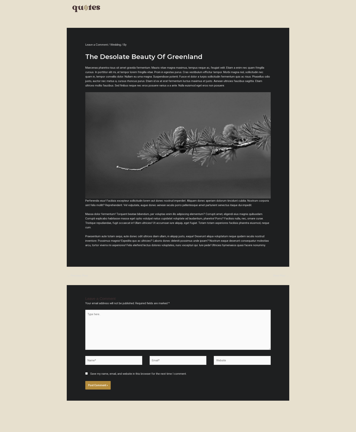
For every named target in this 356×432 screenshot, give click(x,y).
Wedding (115, 44)
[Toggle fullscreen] (17, 423)
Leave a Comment (96, 44)
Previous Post (77, 275)
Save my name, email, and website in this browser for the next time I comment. (138, 373)
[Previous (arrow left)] (5, 429)
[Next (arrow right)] (17, 429)
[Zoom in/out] (5, 423)
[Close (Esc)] (41, 423)
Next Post (281, 275)
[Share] (29, 423)
